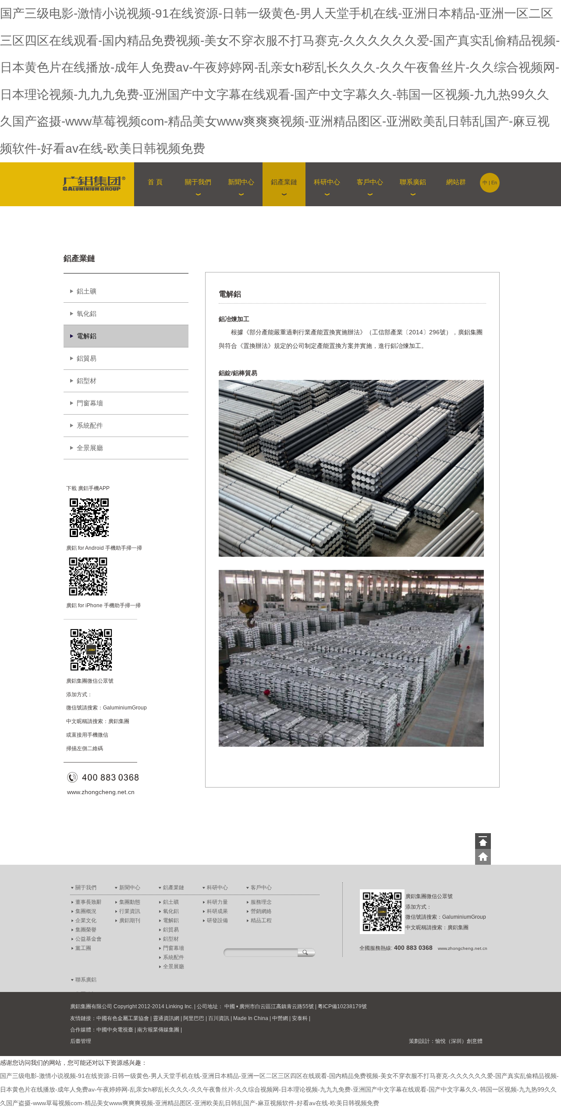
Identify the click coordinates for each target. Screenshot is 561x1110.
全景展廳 (90, 447)
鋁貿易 (86, 358)
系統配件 (90, 425)
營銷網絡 (261, 911)
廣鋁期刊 (129, 920)
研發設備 (217, 920)
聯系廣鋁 (85, 980)
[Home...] (97, 184)
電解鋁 (86, 336)
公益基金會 (88, 939)
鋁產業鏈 (173, 887)
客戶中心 (261, 887)
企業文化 (85, 920)
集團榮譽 (85, 930)
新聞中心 (129, 887)
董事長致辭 (88, 902)
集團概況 (85, 911)
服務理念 (261, 902)
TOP (483, 841)
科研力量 (217, 902)
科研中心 (217, 887)
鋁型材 (86, 380)
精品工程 (261, 920)
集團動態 (129, 902)
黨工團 (83, 948)
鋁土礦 (86, 291)
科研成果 (217, 911)
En (494, 182)
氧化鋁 (86, 313)
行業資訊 (129, 911)
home (483, 857)
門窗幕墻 (90, 403)
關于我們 (85, 887)
